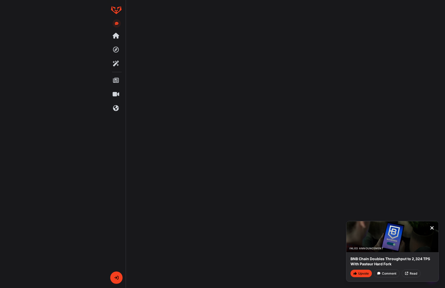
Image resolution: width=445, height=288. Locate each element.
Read (413, 273)
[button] (116, 277)
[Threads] (116, 36)
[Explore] (116, 50)
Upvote (363, 273)
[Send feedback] (117, 23)
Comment (389, 273)
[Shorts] (116, 94)
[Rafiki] (116, 63)
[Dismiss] (432, 228)
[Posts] (116, 80)
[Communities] (116, 108)
